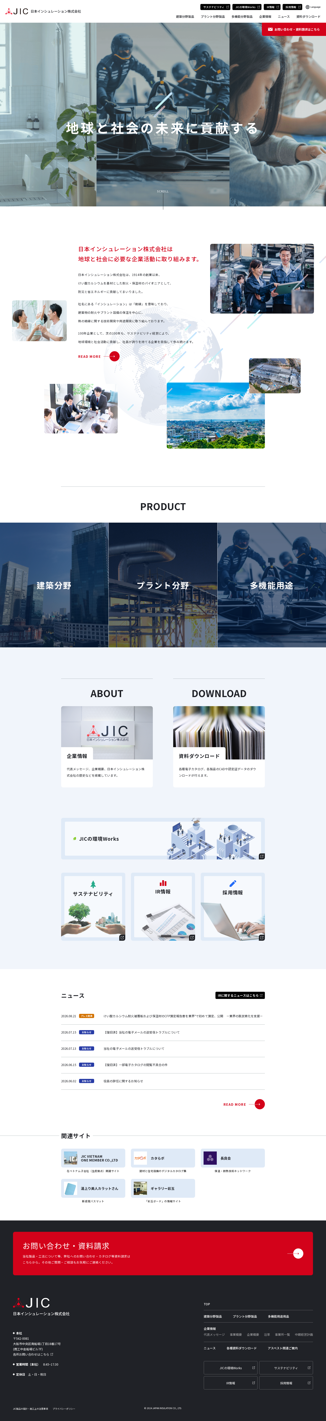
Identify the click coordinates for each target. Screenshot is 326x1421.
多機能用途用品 (278, 1316)
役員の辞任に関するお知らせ (123, 1081)
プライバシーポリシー (64, 1408)
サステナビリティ (213, 7)
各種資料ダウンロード (242, 1348)
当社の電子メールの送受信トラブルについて (134, 1048)
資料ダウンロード (308, 16)
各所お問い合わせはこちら (31, 1354)
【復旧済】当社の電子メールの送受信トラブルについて (142, 1032)
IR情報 (270, 7)
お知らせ (86, 1032)
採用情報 (291, 7)
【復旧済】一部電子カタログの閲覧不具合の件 (136, 1064)
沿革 (267, 1334)
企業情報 (265, 16)
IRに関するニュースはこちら (238, 995)
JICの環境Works (245, 7)
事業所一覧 (282, 1334)
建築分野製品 (185, 16)
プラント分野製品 (213, 16)
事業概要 (236, 1334)
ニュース (284, 16)
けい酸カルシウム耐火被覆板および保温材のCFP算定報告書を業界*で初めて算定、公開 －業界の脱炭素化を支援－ (183, 1016)
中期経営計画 (304, 1334)
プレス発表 (87, 1015)
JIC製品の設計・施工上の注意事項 (30, 1408)
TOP (207, 1304)
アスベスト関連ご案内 (283, 1348)
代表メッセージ (214, 1334)
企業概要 (253, 1334)
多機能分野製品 (242, 16)
